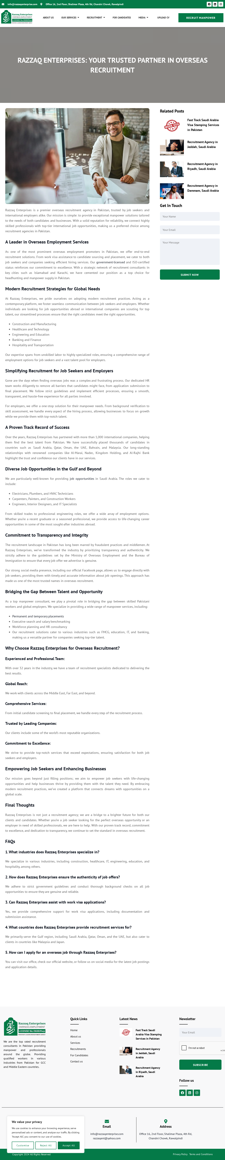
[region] (45, 1134)
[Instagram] (220, 4)
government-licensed (110, 262)
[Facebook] (209, 4)
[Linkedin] (215, 4)
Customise (23, 1145)
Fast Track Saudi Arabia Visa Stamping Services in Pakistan (203, 125)
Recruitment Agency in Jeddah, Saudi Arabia (148, 1053)
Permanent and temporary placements (38, 616)
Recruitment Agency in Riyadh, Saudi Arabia (148, 1072)
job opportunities (82, 479)
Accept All (69, 1145)
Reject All (46, 1145)
